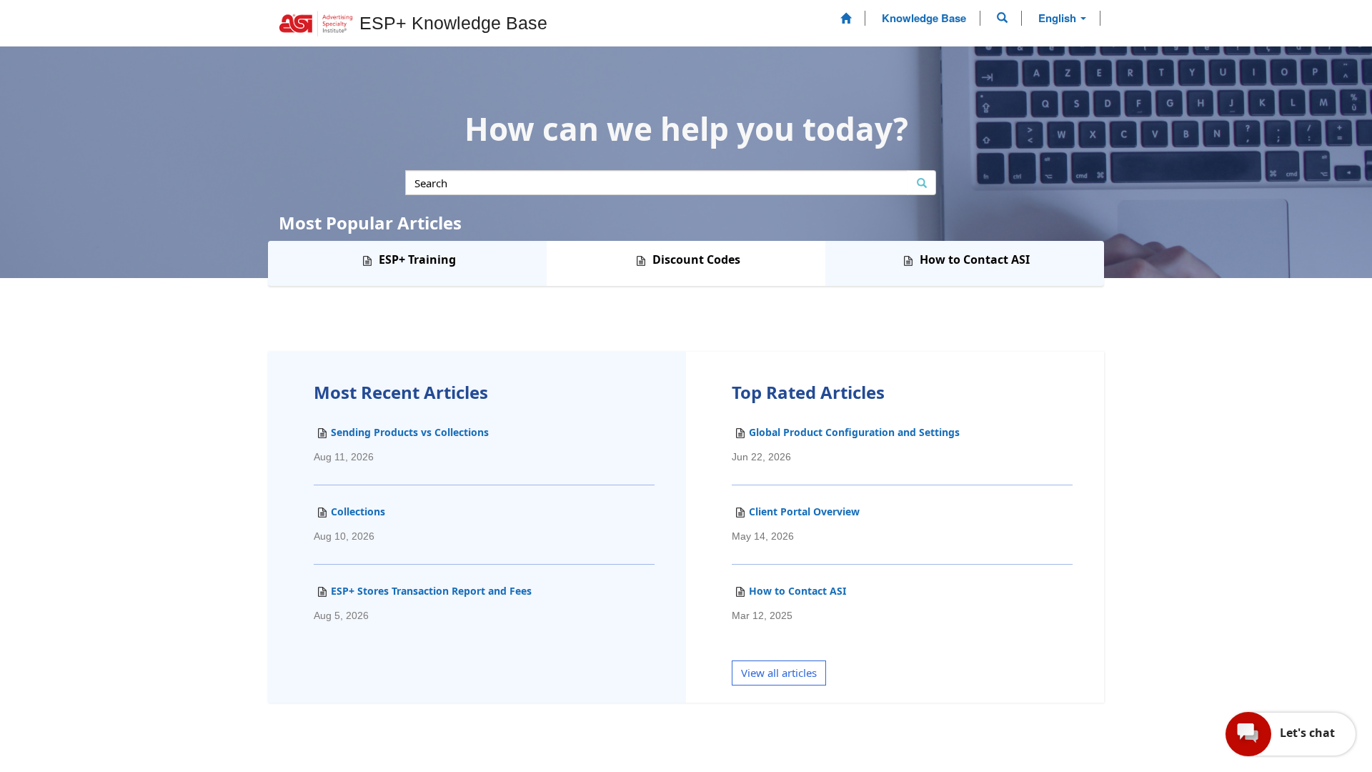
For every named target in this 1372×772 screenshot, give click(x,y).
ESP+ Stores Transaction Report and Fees (423, 602)
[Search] (922, 182)
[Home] (846, 18)
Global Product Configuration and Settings (846, 443)
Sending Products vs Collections (401, 443)
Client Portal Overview (796, 523)
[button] (1002, 18)
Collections (349, 523)
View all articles (779, 672)
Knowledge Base (924, 18)
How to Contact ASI (789, 602)
